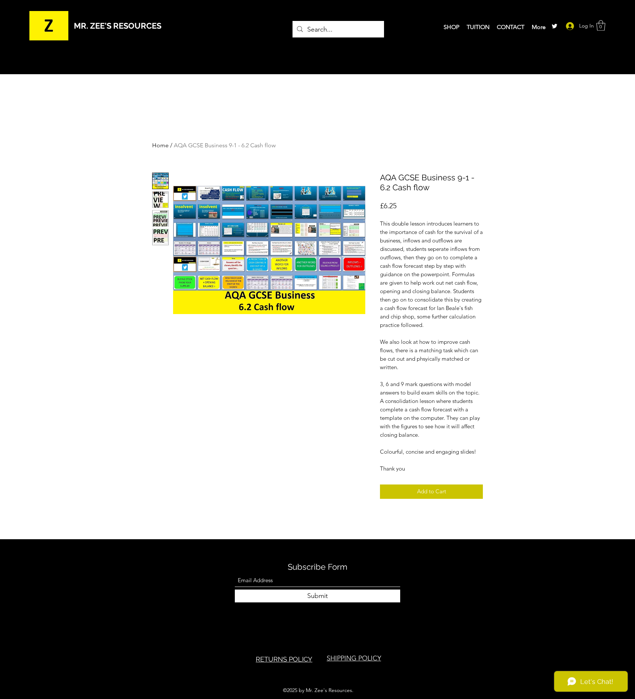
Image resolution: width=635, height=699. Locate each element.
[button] (600, 25)
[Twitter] (554, 26)
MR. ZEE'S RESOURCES (117, 25)
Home (160, 145)
